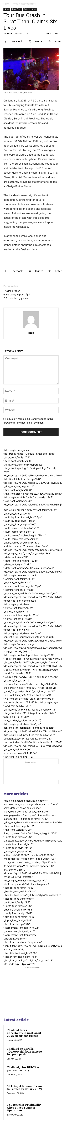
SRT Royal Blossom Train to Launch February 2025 (24, 1088)
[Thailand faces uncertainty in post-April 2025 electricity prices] (52, 1035)
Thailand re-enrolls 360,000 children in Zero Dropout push (24, 1051)
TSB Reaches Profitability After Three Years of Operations (24, 1107)
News (15, 3)
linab (9, 33)
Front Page (16, 9)
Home (6, 3)
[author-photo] (31, 327)
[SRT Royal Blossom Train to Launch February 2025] (52, 1091)
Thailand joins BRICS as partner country (23, 1069)
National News (28, 3)
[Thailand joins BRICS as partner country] (52, 1072)
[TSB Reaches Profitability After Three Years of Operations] (52, 1109)
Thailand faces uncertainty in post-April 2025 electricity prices (16, 294)
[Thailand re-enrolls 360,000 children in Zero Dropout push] (52, 1053)
